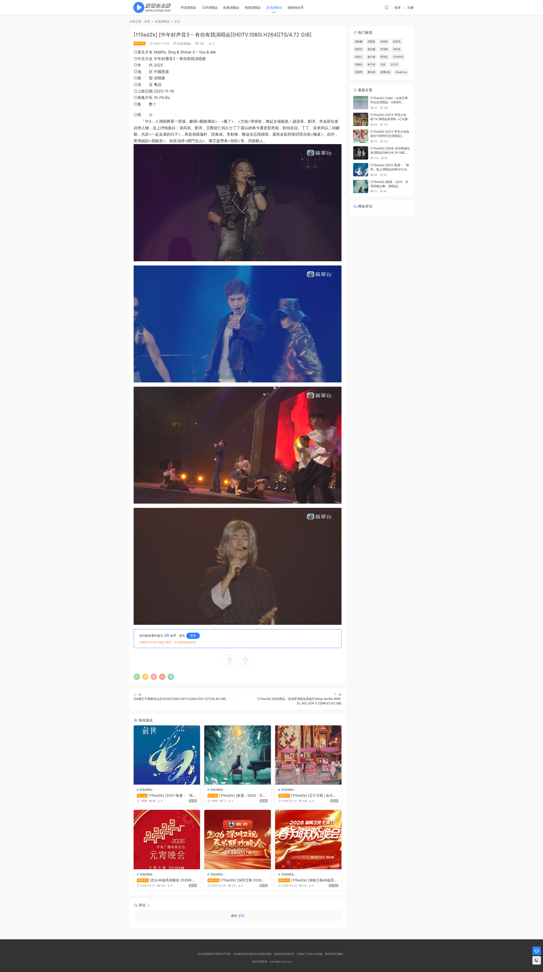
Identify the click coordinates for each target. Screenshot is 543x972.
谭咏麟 (358, 41)
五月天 (394, 64)
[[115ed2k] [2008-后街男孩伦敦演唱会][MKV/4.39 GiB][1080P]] (360, 153)
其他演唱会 (274, 8)
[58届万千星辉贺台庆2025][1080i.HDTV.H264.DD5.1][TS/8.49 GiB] (180, 699)
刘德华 (384, 41)
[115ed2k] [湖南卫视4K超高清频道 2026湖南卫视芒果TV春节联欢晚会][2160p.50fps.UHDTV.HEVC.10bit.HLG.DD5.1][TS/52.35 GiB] (307, 880)
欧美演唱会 (231, 8)
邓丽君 (371, 41)
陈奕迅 (397, 41)
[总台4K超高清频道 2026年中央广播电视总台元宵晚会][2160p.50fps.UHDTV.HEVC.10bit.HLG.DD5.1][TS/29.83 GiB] (166, 880)
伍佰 (382, 64)
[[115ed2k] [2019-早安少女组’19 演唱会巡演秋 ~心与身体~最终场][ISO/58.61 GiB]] (360, 119)
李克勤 (384, 49)
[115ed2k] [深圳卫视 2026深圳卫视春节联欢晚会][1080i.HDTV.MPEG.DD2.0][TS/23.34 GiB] (237, 880)
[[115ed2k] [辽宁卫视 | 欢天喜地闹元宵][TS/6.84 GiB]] (308, 755)
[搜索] (387, 7)
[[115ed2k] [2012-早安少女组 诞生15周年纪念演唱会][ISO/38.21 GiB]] (360, 136)
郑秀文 (384, 56)
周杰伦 (358, 49)
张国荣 (358, 72)
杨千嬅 (371, 56)
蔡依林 (371, 72)
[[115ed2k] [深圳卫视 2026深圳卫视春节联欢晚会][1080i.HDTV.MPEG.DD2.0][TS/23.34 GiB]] (237, 839)
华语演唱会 (188, 8)
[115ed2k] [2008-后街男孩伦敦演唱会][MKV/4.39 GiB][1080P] (390, 152)
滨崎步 (358, 64)
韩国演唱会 (253, 8)
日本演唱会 (210, 8)
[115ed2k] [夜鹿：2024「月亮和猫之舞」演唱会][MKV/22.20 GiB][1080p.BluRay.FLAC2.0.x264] (236, 795)
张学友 (397, 49)
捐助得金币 (296, 8)
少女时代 (398, 56)
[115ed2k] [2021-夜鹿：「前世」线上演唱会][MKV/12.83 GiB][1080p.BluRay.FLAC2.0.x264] (166, 795)
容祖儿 (358, 56)
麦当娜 (371, 49)
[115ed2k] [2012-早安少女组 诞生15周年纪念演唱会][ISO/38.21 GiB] (389, 136)
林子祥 (371, 64)
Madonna (401, 72)
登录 (193, 635)
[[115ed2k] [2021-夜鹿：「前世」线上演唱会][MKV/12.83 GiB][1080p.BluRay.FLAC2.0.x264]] (167, 755)
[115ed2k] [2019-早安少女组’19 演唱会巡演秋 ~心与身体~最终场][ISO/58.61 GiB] (389, 119)
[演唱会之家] (150, 7)
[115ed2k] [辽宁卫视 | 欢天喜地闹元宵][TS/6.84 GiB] (307, 795)
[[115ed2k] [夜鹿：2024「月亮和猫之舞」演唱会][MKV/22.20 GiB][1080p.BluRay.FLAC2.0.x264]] (237, 755)
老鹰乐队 (385, 72)
